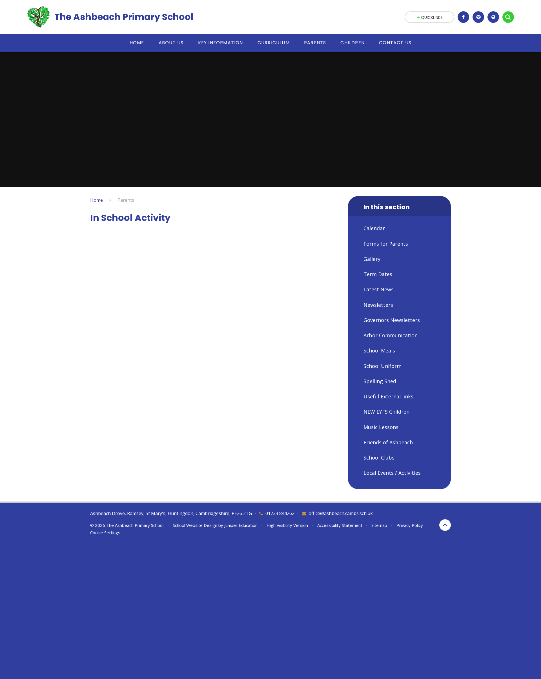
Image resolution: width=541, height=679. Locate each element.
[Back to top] (445, 525)
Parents (125, 200)
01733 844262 (279, 513)
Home (96, 200)
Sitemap (379, 525)
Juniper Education (241, 525)
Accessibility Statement (339, 525)
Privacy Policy (409, 525)
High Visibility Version (287, 525)
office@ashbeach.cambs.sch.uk (341, 513)
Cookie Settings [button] (105, 532)
